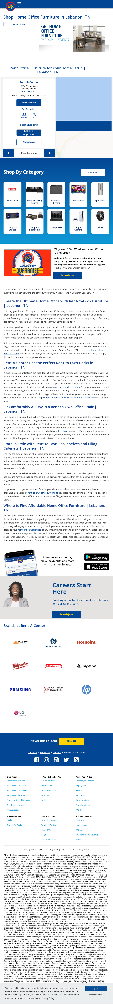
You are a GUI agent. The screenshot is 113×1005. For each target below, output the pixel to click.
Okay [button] (96, 989)
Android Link (96, 558)
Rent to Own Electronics (16, 795)
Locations (32, 752)
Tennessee (45, 752)
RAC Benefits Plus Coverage (87, 835)
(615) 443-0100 (30, 91)
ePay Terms (61, 849)
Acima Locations (82, 805)
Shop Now (29, 142)
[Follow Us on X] (66, 763)
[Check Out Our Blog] (76, 763)
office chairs (62, 431)
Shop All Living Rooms (34, 201)
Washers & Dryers (56, 201)
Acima (78, 839)
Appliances (100, 200)
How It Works (46, 795)
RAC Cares (80, 795)
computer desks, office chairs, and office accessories (70, 397)
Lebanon (57, 752)
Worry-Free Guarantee (50, 820)
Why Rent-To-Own (48, 825)
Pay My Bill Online (48, 839)
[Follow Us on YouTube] (56, 763)
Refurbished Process (15, 805)
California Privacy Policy (79, 849)
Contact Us (46, 830)
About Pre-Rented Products (18, 800)
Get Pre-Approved (29, 132)
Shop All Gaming (78, 228)
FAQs (43, 800)
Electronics (78, 200)
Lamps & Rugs (19, 24)
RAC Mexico (81, 830)
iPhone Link (96, 567)
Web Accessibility (46, 849)
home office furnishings (29, 529)
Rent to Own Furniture (16, 780)
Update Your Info (48, 790)
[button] (96, 994)
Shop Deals (12, 200)
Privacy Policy (47, 998)
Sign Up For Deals (14, 825)
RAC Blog (79, 810)
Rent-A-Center (29, 82)
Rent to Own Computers (17, 790)
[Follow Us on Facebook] (36, 763)
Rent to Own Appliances (17, 785)
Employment (81, 785)
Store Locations (82, 800)
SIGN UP (71, 741)
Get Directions (29, 109)
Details (24, 117)
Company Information (85, 780)
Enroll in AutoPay (48, 785)
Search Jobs (66, 614)
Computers (56, 227)
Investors (79, 790)
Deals (9, 820)
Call (34, 117)
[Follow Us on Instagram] (46, 763)
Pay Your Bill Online (49, 780)
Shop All (93, 172)
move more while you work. (66, 386)
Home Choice (81, 825)
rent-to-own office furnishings (43, 492)
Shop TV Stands (12, 228)
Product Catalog (13, 810)
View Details (29, 102)
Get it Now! (80, 820)
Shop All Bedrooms (34, 228)
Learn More (68, 275)
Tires (100, 227)
